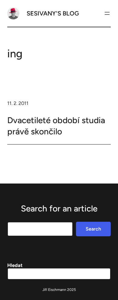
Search (93, 229)
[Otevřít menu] (107, 13)
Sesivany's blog (53, 13)
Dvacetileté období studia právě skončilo (56, 125)
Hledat (14, 265)
